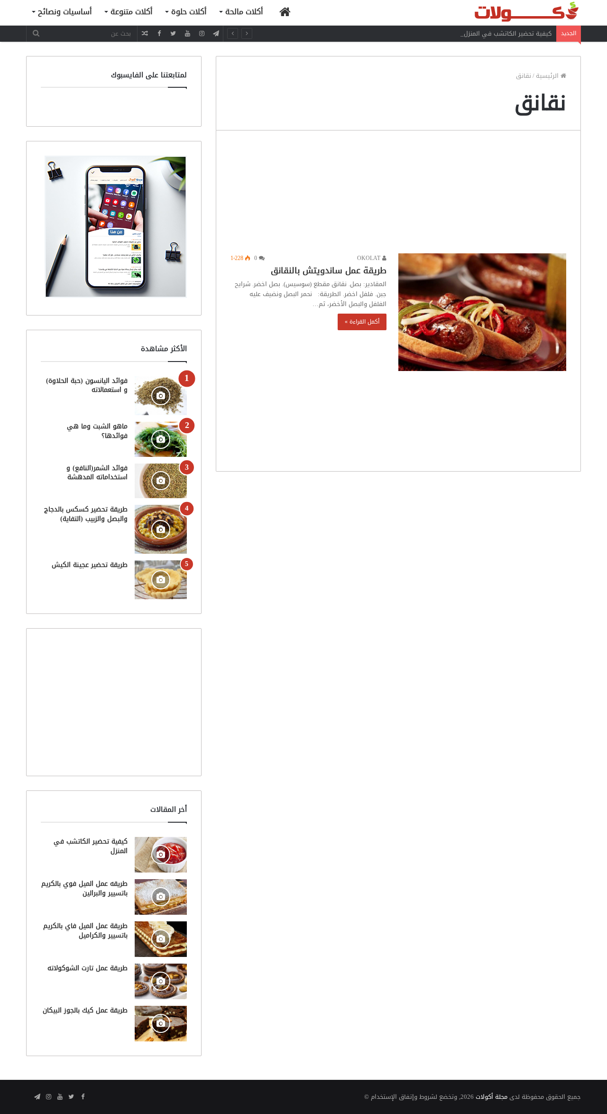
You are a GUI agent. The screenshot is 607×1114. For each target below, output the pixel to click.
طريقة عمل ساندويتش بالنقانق (328, 270)
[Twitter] (173, 33)
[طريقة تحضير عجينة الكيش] (161, 579)
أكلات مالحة (244, 11)
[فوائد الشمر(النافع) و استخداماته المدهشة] (161, 481)
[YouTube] (187, 33)
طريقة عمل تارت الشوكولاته (87, 968)
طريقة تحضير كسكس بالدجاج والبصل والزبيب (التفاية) (86, 514)
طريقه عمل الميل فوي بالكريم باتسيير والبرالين (84, 888)
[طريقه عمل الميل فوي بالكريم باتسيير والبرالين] (161, 897)
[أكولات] (510, 12)
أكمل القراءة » (362, 321)
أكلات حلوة (189, 11)
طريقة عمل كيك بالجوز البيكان (85, 1010)
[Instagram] (201, 33)
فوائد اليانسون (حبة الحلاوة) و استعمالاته (87, 385)
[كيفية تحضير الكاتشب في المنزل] (161, 855)
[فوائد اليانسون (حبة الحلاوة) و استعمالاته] (161, 396)
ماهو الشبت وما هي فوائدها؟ (97, 431)
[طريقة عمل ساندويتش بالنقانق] (482, 312)
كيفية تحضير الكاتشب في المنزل (508, 33)
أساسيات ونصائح (65, 11)
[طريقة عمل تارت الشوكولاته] (161, 981)
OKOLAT (369, 258)
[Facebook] (159, 33)
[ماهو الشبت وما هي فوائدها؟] (161, 439)
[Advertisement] (398, 194)
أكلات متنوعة (131, 11)
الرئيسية (548, 76)
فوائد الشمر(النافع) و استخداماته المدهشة (97, 473)
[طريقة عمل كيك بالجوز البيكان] (161, 1023)
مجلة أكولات (491, 1097)
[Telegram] (216, 33)
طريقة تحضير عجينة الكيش (90, 564)
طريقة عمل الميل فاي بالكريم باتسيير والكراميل (85, 930)
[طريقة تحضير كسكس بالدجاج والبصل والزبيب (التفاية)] (161, 529)
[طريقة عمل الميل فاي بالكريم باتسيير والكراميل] (161, 939)
